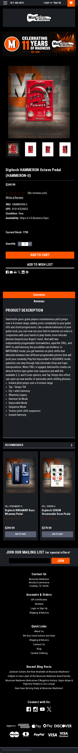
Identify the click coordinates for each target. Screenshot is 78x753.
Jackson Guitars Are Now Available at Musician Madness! (39, 671)
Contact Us (39, 644)
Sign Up (57, 2)
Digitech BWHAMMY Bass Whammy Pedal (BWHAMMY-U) (20, 514)
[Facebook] (7, 272)
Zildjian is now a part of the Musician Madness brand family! (39, 676)
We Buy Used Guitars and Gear (39, 635)
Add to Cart (20, 534)
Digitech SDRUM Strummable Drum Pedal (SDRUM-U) (56, 514)
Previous (6, 102)
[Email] (11, 272)
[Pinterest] (27, 272)
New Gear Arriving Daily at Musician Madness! (39, 688)
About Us (39, 631)
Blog (39, 648)
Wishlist (39, 604)
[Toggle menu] (5, 5)
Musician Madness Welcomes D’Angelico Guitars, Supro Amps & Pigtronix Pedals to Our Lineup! (39, 682)
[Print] (15, 272)
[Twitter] (19, 272)
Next (72, 102)
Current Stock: (17, 232)
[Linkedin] (23, 272)
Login (46, 2)
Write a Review (14, 197)
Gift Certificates (39, 599)
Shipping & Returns (39, 612)
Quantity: (11, 243)
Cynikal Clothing (39, 653)
